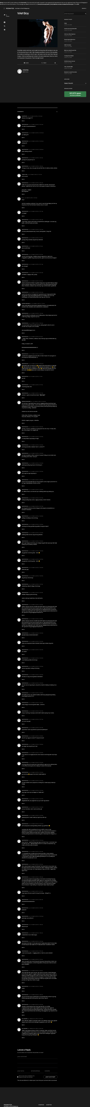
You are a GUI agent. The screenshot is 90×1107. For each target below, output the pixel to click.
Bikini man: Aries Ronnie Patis (70, 50)
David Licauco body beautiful (70, 28)
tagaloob (24, 174)
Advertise (49, 1104)
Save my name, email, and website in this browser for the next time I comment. (27, 1076)
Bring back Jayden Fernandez (70, 72)
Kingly (65, 23)
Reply (23, 120)
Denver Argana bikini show (69, 39)
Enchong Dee (41, 50)
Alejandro (25, 1018)
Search (84, 14)
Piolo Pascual (53, 54)
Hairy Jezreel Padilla (68, 66)
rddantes (25, 70)
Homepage (41, 1104)
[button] (4, 8)
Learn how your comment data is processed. (46, 1080)
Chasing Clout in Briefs (69, 55)
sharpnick (24, 116)
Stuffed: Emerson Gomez (69, 61)
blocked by (75, 94)
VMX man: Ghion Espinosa (69, 34)
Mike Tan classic (67, 45)
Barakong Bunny (26, 401)
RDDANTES (10, 8)
